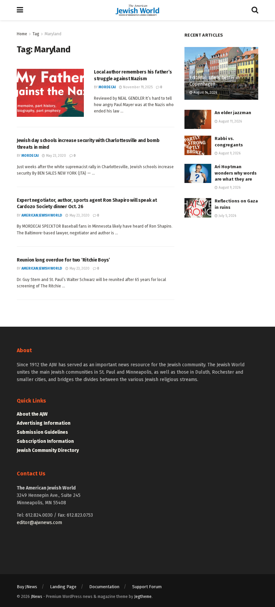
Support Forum (147, 586)
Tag (36, 34)
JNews (36, 596)
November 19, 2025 (137, 87)
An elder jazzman (233, 112)
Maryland (53, 34)
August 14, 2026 (204, 93)
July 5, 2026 (227, 216)
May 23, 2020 (55, 156)
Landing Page (63, 586)
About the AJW (32, 414)
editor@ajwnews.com (39, 522)
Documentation (104, 586)
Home (22, 34)
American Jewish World (41, 216)
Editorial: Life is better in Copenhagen (214, 81)
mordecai (107, 87)
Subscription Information (45, 441)
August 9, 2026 (229, 153)
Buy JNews (27, 586)
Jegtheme (143, 596)
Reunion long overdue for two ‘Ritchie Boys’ (63, 260)
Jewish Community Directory (48, 450)
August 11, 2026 (230, 122)
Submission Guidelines (42, 432)
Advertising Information (43, 423)
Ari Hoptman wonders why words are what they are (236, 172)
